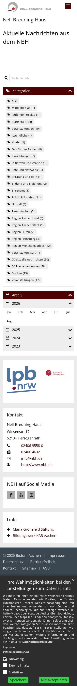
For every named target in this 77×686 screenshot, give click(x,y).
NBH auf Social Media (30, 484)
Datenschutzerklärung (37, 642)
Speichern (18, 680)
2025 (16, 329)
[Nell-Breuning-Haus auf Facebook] (11, 495)
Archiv (17, 295)
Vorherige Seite (13, 382)
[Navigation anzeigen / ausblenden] (68, 6)
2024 (16, 338)
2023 (16, 346)
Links (12, 519)
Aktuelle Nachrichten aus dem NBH (36, 37)
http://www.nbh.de (37, 464)
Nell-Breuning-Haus (24, 424)
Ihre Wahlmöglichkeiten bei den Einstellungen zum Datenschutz (38, 585)
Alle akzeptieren (54, 680)
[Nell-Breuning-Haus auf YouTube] (21, 495)
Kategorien (21, 90)
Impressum (9, 647)
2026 (16, 303)
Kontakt (15, 415)
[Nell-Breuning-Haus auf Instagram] (31, 495)
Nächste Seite (64, 382)
